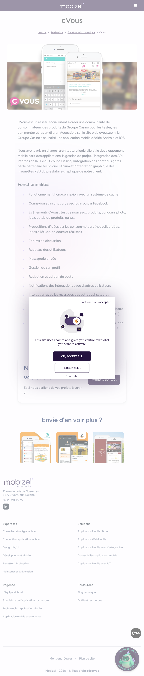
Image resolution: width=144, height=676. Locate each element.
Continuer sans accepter (95, 302)
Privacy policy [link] (72, 376)
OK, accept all (72, 356)
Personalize (72, 367)
